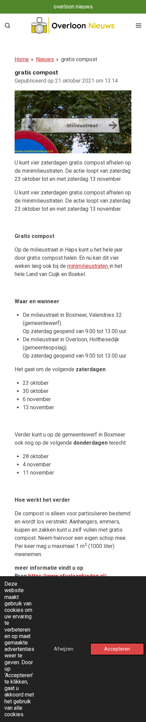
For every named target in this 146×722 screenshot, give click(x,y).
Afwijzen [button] (63, 649)
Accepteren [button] (117, 649)
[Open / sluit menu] (138, 25)
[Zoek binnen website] (7, 25)
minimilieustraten (87, 266)
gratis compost (79, 59)
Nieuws (45, 59)
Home (22, 59)
